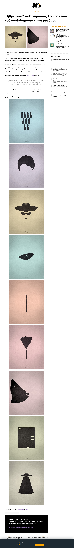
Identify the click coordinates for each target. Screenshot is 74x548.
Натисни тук (40, 544)
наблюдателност (15, 512)
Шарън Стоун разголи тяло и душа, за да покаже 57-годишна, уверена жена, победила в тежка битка (60, 80)
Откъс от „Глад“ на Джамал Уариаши (36, 537)
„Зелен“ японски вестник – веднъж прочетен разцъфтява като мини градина (60, 86)
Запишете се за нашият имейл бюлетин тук (21, 527)
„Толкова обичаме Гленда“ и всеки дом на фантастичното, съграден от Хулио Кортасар (62, 45)
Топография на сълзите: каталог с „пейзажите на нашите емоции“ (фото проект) (60, 69)
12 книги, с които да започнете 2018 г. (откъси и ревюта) (60, 64)
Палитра (38, 11)
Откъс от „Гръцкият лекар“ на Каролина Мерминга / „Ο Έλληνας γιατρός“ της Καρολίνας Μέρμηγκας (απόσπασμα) (14, 539)
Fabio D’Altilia (30, 75)
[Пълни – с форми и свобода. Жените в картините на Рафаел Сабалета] (52, 31)
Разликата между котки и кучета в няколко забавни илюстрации (60, 92)
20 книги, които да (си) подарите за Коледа (60, 96)
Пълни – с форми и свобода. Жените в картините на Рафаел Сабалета (62, 30)
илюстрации (7, 512)
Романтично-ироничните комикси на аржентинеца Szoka (61, 60)
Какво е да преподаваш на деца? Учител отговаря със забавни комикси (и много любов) (60, 74)
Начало (35, 11)
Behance (27, 509)
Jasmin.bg (37, 5)
